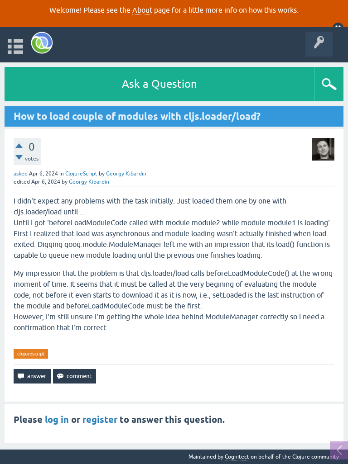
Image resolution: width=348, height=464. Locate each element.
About (142, 10)
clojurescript (30, 353)
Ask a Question (159, 84)
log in (57, 419)
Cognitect (237, 457)
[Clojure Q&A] (42, 43)
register (99, 419)
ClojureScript (81, 173)
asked (21, 173)
